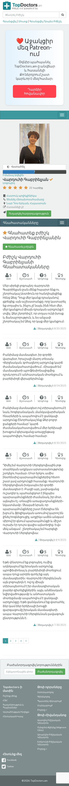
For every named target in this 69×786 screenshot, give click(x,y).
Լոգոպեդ (9, 182)
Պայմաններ (10, 707)
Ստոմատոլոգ (45, 692)
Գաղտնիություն (12, 704)
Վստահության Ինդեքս (16, 712)
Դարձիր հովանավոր (34, 91)
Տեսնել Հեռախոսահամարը (25, 199)
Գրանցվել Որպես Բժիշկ (45, 21)
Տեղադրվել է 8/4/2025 (52, 539)
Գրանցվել (9, 21)
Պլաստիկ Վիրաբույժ (49, 701)
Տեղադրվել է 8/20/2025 (52, 328)
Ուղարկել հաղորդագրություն (29, 213)
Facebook (12, 760)
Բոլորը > (42, 709)
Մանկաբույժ (44, 705)
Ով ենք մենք (10, 695)
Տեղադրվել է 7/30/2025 (52, 624)
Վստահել (18, 166)
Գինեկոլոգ (43, 696)
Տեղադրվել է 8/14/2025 (52, 385)
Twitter (10, 766)
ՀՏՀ (5, 700)
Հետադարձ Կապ (13, 716)
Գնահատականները (20, 223)
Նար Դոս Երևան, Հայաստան (26, 203)
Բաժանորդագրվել (50, 671)
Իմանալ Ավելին (13, 175)
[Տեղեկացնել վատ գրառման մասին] (34, 328)
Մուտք (22, 21)
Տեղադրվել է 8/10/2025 (52, 442)
